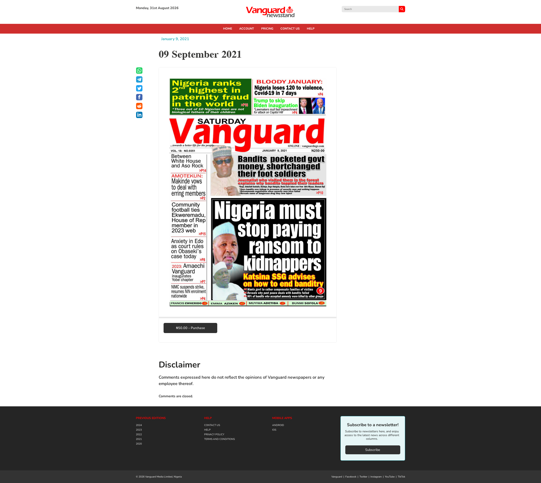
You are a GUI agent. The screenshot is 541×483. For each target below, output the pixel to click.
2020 (139, 443)
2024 (139, 425)
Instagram (376, 476)
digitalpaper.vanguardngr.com (270, 12)
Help (310, 29)
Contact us (290, 29)
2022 (139, 434)
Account (246, 29)
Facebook (350, 476)
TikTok (401, 476)
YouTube (390, 476)
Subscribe (372, 450)
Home (227, 29)
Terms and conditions (219, 439)
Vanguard (336, 476)
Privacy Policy (214, 434)
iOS (274, 429)
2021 (139, 439)
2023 (139, 429)
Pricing (267, 29)
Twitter (363, 476)
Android (278, 425)
